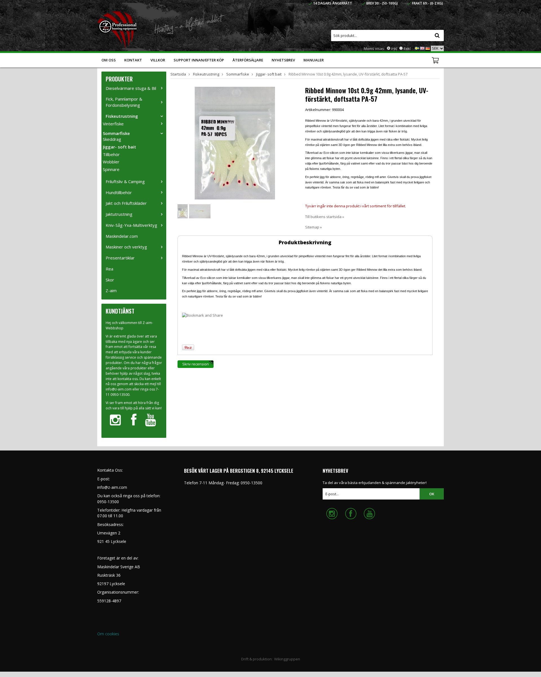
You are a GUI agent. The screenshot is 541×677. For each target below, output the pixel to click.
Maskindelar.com (122, 236)
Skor (110, 280)
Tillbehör (111, 154)
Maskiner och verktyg (126, 247)
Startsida (178, 74)
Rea (109, 269)
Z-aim (111, 290)
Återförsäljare (247, 60)
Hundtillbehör (119, 192)
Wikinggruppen (287, 659)
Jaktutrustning (119, 214)
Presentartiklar (120, 258)
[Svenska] (417, 47)
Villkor (157, 60)
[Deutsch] (427, 47)
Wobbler (111, 162)
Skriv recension (195, 364)
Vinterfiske (113, 123)
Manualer (313, 60)
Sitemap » (313, 227)
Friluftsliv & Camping (125, 181)
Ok (431, 493)
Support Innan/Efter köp (199, 60)
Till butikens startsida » (324, 216)
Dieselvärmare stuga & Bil (131, 88)
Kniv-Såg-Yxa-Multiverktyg (131, 225)
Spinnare (111, 169)
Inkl (394, 48)
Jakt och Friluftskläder (126, 203)
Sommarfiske (116, 133)
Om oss (108, 60)
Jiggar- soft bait (119, 147)
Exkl (407, 48)
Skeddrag (112, 139)
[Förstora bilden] (235, 142)
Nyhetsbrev (283, 60)
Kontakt (133, 60)
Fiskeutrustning (122, 116)
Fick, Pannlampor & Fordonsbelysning (124, 102)
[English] (422, 47)
